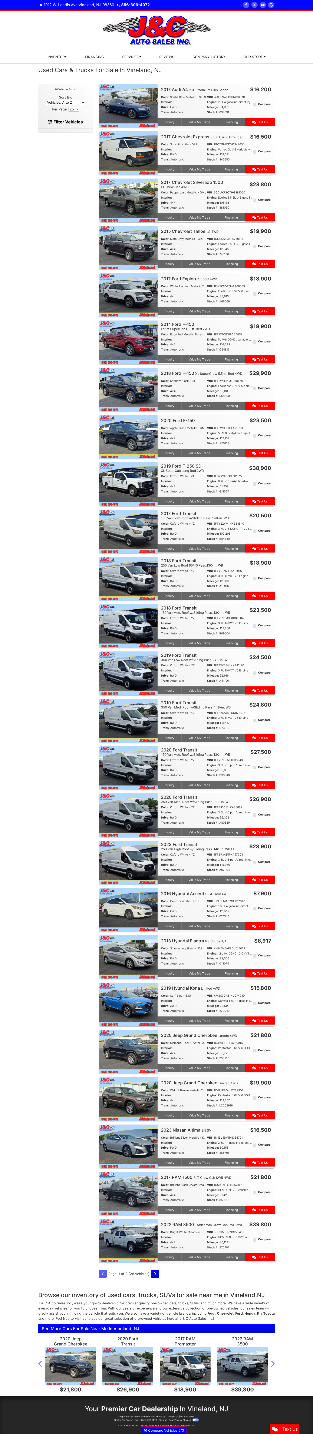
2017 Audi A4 (194, 89)
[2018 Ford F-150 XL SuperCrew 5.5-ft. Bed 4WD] (128, 389)
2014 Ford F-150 (185, 326)
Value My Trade (199, 122)
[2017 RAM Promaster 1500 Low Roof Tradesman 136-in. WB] (185, 1366)
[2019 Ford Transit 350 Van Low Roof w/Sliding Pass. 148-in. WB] (128, 673)
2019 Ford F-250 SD (182, 468)
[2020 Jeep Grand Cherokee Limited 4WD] (128, 1099)
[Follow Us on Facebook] (246, 5)
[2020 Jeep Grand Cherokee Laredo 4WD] (128, 1051)
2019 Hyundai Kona (190, 988)
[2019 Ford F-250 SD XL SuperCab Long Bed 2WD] (128, 484)
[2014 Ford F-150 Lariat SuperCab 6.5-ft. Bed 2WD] (128, 342)
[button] (40, 1364)
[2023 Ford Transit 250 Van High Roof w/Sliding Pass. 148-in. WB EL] (128, 862)
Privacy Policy (187, 1416)
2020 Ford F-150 (178, 420)
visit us (80, 1318)
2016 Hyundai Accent (193, 893)
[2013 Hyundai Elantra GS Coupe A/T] (128, 957)
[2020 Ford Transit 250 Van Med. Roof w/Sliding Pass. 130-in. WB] (128, 815)
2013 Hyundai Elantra (194, 940)
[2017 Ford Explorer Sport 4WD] (128, 295)
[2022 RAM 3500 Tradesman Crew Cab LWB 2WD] (128, 1241)
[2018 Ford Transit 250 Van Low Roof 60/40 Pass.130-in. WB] (128, 578)
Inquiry (169, 122)
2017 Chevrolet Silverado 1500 (192, 184)
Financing (231, 122)
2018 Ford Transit (192, 562)
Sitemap (163, 1420)
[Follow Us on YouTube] (263, 5)
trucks (183, 1303)
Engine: (212, 102)
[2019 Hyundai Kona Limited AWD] (128, 1004)
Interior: (166, 102)
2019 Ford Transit (195, 657)
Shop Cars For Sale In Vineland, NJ (136, 1416)
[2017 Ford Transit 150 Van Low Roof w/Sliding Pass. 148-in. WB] (128, 531)
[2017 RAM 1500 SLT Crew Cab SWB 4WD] (128, 1193)
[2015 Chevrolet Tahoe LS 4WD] (128, 247)
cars (172, 1303)
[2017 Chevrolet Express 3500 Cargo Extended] (128, 153)
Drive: (165, 107)
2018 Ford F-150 (201, 373)
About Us (160, 1416)
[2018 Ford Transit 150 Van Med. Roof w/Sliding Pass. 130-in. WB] (128, 626)
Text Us (262, 122)
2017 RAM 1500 (196, 1177)
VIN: (210, 97)
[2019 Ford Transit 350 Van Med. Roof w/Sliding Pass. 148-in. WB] (128, 720)
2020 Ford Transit (195, 752)
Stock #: (212, 112)
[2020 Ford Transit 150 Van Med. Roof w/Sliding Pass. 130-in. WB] (128, 768)
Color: (165, 97)
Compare (264, 104)
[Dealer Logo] (156, 30)
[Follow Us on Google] (271, 5)
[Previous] (103, 1274)
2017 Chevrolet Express (202, 136)
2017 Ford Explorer (189, 278)
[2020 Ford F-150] (128, 437)
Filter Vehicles (67, 122)
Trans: (165, 112)
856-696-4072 (135, 5)
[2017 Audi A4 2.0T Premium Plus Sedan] (128, 105)
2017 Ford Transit (195, 515)
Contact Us (172, 1416)
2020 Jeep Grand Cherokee (199, 1035)
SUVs (194, 1303)
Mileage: (213, 107)
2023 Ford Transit (198, 846)
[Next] (155, 1274)
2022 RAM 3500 (202, 1224)
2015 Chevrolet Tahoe (190, 231)
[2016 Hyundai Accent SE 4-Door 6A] (128, 909)
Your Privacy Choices (180, 1420)
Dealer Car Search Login (126, 1420)
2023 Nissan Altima (186, 1130)
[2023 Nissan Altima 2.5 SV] (128, 1146)
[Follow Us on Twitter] (254, 5)
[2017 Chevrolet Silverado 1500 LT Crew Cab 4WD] (128, 200)
